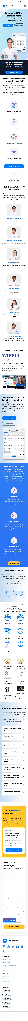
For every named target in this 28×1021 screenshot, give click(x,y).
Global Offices (6, 970)
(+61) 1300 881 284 (7, 995)
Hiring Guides (6, 962)
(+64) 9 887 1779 (6, 1003)
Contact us (6, 979)
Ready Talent (6, 959)
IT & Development (14, 312)
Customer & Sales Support (14, 240)
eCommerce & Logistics (14, 336)
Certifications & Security (9, 965)
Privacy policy (5, 1014)
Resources (5, 973)
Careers (5, 976)
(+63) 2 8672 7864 (6, 1007)
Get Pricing (8, 25)
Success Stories (7, 968)
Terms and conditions (14, 1014)
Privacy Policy (14, 916)
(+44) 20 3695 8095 (7, 999)
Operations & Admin (14, 263)
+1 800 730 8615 (6, 991)
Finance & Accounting (14, 218)
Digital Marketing (14, 288)
